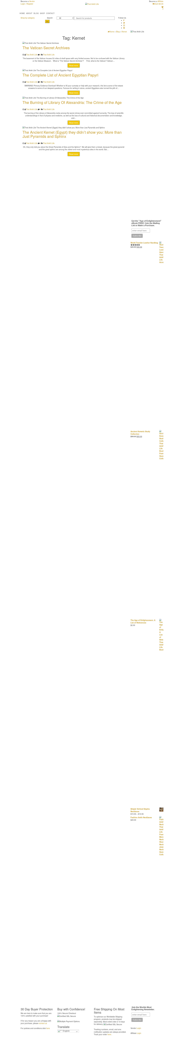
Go (47, 21)
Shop (42, 13)
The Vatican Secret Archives (46, 47)
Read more (73, 65)
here (48, 1028)
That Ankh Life (31, 54)
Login (139, 1028)
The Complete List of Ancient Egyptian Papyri (60, 75)
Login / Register (27, 4)
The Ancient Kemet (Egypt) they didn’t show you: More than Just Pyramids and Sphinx (72, 134)
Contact (50, 13)
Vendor (32, 1)
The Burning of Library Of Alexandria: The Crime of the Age (72, 102)
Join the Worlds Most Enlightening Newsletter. (142, 1008)
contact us (43, 1023)
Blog (36, 13)
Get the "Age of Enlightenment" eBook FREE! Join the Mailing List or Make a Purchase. (146, 223)
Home (22, 13)
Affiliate (160, 1)
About (29, 13)
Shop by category (28, 18)
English (66, 1031)
